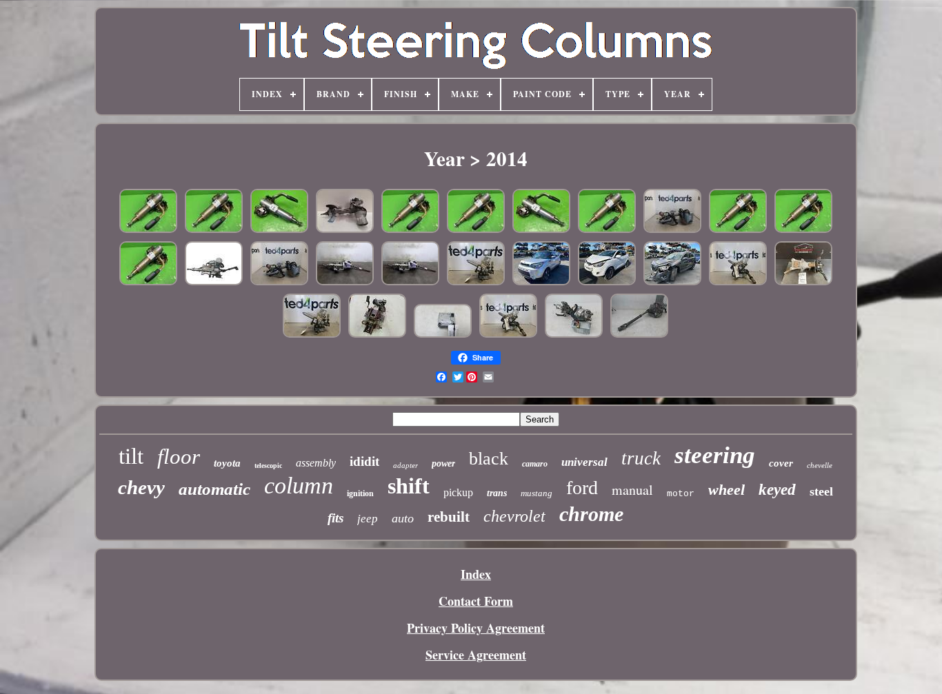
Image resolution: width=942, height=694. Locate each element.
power (443, 463)
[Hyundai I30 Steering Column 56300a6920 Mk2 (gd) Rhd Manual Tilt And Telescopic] (476, 283)
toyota (227, 463)
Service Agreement (475, 655)
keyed (777, 489)
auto (403, 518)
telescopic (268, 465)
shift (409, 485)
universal (584, 462)
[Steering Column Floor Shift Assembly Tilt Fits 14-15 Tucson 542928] (607, 283)
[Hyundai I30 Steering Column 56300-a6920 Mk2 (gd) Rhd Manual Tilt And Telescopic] (738, 283)
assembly (316, 463)
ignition (360, 493)
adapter (405, 465)
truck (641, 458)
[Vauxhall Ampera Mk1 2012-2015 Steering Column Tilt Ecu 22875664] (443, 335)
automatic (214, 489)
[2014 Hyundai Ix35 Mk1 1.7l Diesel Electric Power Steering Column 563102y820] (345, 230)
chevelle (819, 465)
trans (497, 493)
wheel (726, 489)
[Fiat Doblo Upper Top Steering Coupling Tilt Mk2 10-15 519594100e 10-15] (148, 230)
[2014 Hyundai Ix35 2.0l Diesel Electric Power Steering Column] (639, 335)
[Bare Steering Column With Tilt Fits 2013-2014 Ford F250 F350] (377, 335)
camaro (535, 464)
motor (680, 494)
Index (476, 574)
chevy (141, 487)
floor (178, 457)
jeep (367, 518)
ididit (364, 461)
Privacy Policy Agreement (476, 628)
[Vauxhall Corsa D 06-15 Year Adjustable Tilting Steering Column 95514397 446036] (410, 283)
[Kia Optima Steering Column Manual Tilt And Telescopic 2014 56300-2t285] (214, 283)
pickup (458, 492)
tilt (131, 456)
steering (714, 455)
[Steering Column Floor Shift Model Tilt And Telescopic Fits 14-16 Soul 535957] (541, 283)
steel (821, 491)
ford (582, 487)
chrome (591, 513)
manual (632, 489)
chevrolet (514, 516)
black (488, 459)
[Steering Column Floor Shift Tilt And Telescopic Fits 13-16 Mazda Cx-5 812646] (672, 283)
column (298, 485)
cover (781, 463)
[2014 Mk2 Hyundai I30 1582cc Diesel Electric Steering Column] (574, 335)
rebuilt (449, 517)
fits (335, 518)
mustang (536, 493)
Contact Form (476, 601)
